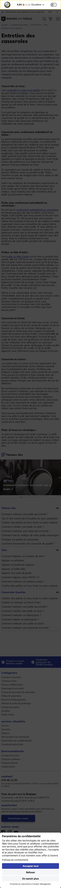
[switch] (54, 5)
